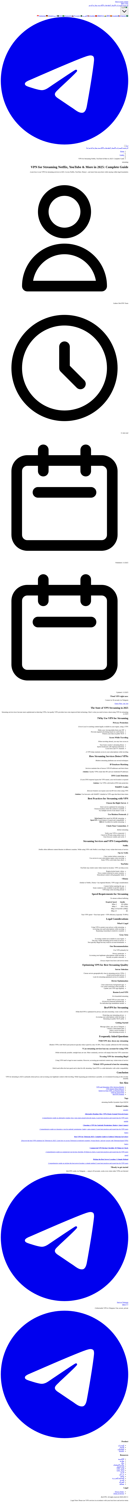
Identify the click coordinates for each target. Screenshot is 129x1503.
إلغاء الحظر (120, 1467)
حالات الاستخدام (118, 1465)
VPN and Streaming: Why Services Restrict (110, 1087)
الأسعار (113, 5)
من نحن (121, 1474)
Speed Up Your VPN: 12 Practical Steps (111, 1091)
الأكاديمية (100, 5)
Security (121, 1451)
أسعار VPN (120, 1470)
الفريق (122, 1480)
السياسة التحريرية (118, 1478)
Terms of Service (118, 1493)
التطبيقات (107, 5)
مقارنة (95, 5)
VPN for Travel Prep (117, 1092)
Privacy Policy (119, 1492)
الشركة (121, 1482)
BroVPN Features (118, 1094)
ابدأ (87, 148)
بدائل (122, 1463)
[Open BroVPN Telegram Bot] (64, 1437)
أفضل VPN (120, 1469)
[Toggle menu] (125, 146)
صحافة (122, 1484)
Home (122, 151)
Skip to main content (121, 2)
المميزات (119, 5)
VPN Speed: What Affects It (115, 1089)
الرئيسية (125, 5)
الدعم (91, 5)
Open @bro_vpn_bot (121, 703)
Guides (122, 155)
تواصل (122, 1476)
